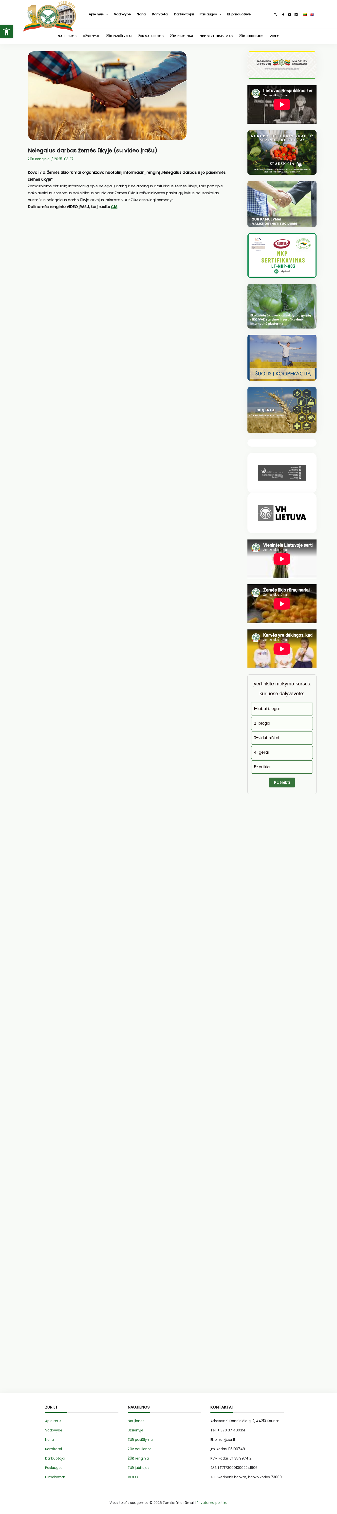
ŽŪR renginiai (139, 1458)
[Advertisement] (131, 275)
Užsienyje (135, 1430)
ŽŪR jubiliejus (138, 1467)
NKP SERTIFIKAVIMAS (216, 36)
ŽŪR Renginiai (39, 159)
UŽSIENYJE (91, 36)
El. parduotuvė (239, 14)
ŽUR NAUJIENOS (151, 36)
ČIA (114, 206)
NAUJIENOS (67, 36)
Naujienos (136, 1420)
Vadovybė (122, 14)
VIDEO (275, 36)
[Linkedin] (296, 14)
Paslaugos (208, 14)
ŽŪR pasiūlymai (140, 1439)
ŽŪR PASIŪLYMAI (119, 36)
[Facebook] (283, 14)
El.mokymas (55, 1477)
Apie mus (96, 14)
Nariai (141, 14)
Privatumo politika (212, 1502)
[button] (6, 31)
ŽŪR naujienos (139, 1448)
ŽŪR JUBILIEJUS (251, 36)
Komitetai (160, 14)
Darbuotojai (184, 14)
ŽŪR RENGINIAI (181, 36)
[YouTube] (289, 14)
